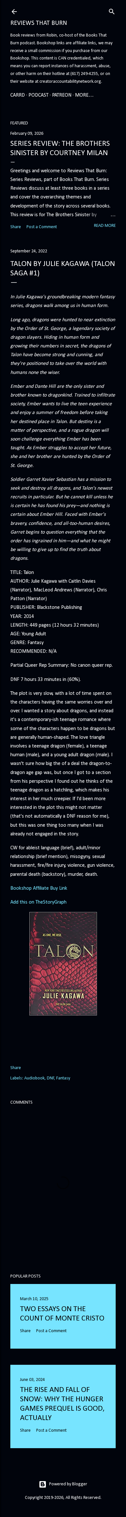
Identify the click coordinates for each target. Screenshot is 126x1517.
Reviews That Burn (38, 23)
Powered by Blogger (68, 1484)
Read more (105, 225)
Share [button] (15, 227)
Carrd (17, 95)
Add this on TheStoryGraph (38, 902)
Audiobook (34, 1078)
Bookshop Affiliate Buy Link (38, 888)
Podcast (38, 95)
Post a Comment (41, 227)
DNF (50, 1078)
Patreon (61, 95)
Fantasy (63, 1078)
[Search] (112, 10)
